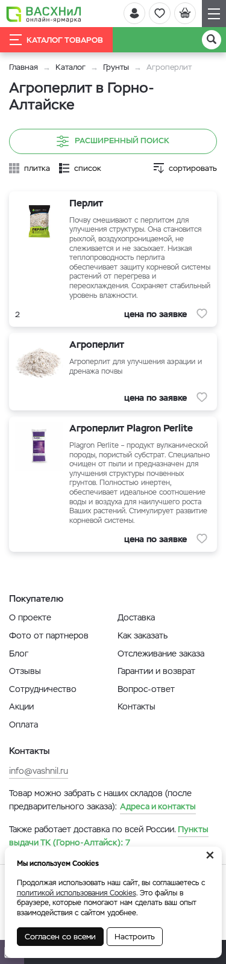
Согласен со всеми (60, 937)
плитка (37, 168)
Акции (21, 706)
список (87, 168)
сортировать (193, 168)
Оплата (23, 724)
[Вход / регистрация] (134, 13)
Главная (23, 67)
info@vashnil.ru (38, 770)
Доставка (136, 617)
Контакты (136, 706)
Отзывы (25, 671)
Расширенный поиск (122, 140)
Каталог (70, 67)
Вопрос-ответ (146, 689)
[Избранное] (160, 13)
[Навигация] (214, 13)
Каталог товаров (65, 40)
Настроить (135, 937)
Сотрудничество (43, 689)
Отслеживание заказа (161, 653)
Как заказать (143, 635)
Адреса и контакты (158, 806)
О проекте (30, 617)
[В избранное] (202, 313)
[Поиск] (211, 39)
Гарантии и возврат (156, 671)
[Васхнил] (43, 14)
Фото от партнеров (49, 635)
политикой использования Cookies (76, 893)
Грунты (116, 67)
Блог (18, 653)
